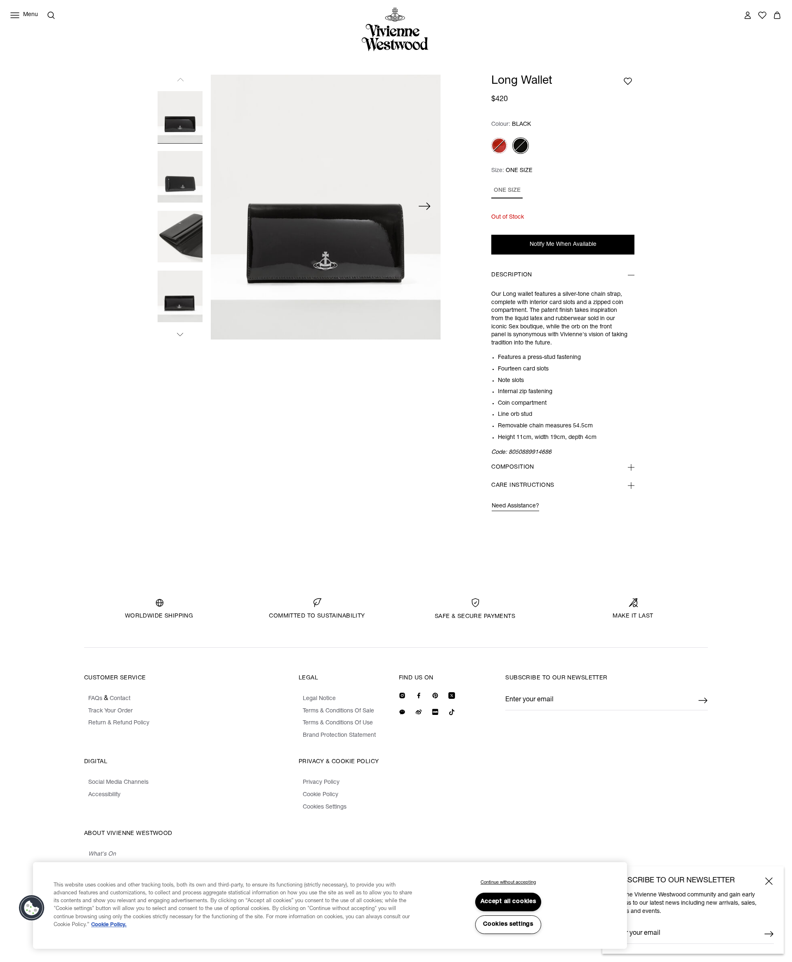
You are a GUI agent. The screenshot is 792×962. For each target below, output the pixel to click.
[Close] (769, 881)
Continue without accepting (508, 882)
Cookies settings (508, 924)
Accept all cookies (508, 902)
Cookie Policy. (109, 925)
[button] (32, 908)
